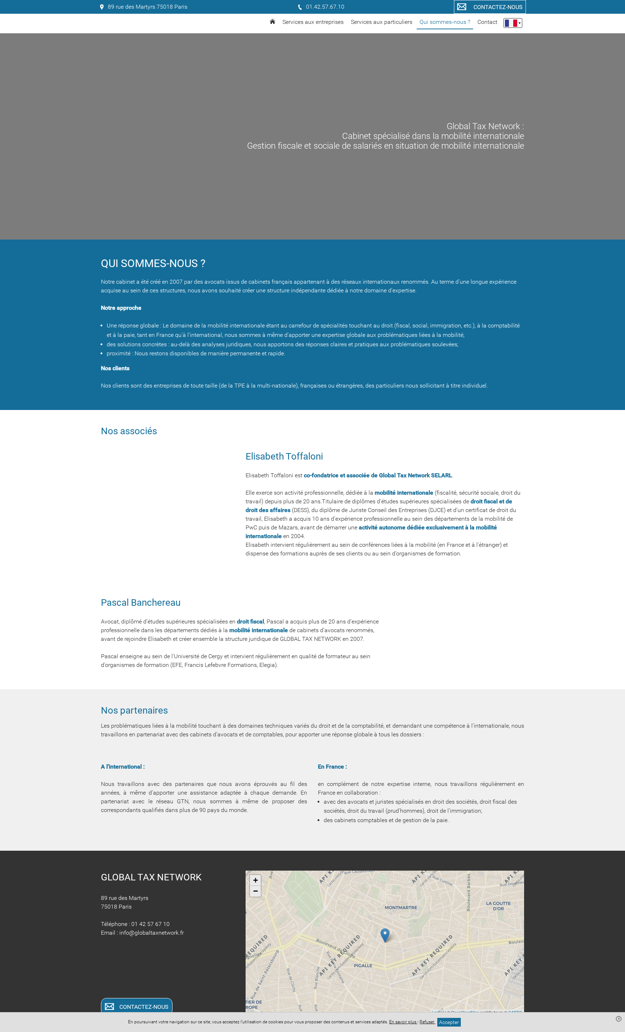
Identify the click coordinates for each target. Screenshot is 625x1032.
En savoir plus (403, 1021)
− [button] (255, 891)
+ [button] (255, 880)
